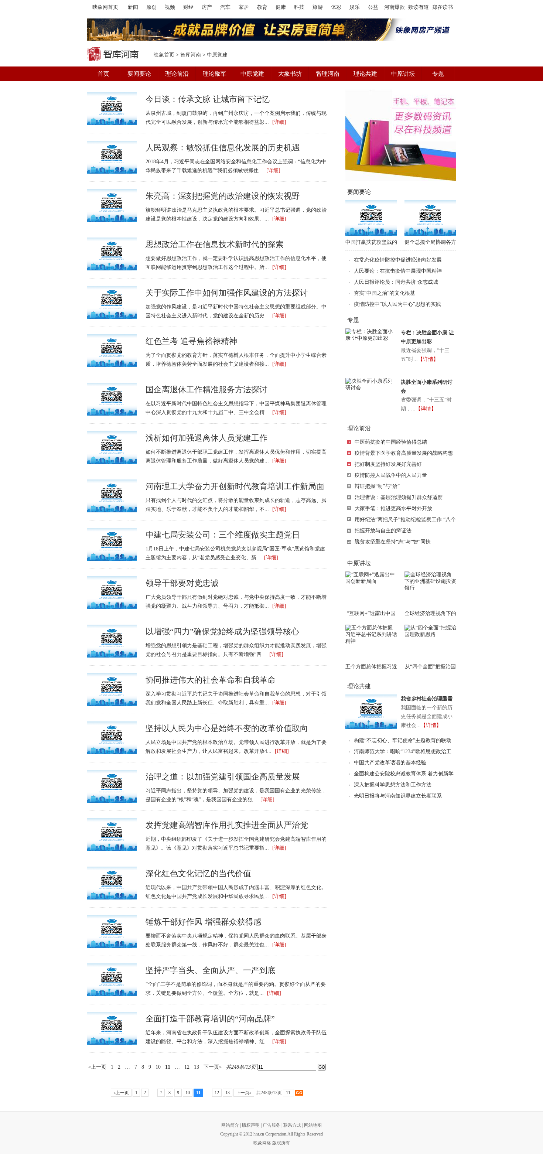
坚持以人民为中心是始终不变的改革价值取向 (227, 728)
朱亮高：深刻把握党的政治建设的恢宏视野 (223, 196)
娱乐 (354, 7)
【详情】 (428, 359)
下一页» (212, 1067)
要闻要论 (139, 74)
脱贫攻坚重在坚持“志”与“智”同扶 (393, 541)
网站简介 (230, 1125)
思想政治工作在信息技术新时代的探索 (215, 244)
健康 (281, 7)
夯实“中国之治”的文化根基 (384, 293)
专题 (438, 74)
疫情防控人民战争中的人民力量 (391, 475)
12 (187, 1067)
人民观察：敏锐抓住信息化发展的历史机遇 (223, 147)
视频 (170, 7)
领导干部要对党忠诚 (182, 583)
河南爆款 (394, 7)
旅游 (318, 7)
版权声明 (251, 1125)
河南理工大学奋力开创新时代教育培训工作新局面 (235, 486)
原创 (151, 7)
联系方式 (292, 1125)
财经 (188, 7)
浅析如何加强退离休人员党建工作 (206, 438)
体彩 (336, 7)
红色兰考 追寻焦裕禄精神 (191, 341)
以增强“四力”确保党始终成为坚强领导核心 (222, 631)
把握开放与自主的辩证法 (383, 530)
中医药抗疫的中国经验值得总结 (391, 442)
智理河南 (327, 74)
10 (158, 1067)
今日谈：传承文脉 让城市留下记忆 (208, 99)
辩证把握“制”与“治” (377, 486)
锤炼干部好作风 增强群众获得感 (204, 921)
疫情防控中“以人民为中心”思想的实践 (397, 304)
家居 (244, 7)
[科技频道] (400, 135)
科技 (299, 7)
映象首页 (164, 55)
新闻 (133, 7)
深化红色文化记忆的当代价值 (198, 873)
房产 (207, 7)
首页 (103, 74)
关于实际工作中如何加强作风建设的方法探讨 (227, 292)
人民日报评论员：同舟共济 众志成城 (396, 282)
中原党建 (252, 74)
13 (196, 1067)
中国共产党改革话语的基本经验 (390, 762)
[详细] (279, 122)
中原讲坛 (403, 74)
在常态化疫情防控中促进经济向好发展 (398, 260)
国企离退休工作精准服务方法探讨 (206, 389)
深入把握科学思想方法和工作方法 (392, 785)
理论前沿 (177, 74)
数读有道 (418, 7)
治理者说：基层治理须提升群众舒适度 (399, 497)
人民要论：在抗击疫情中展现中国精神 (398, 271)
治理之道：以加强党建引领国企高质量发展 (223, 776)
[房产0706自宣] (271, 29)
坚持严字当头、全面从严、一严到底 (211, 970)
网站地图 (313, 1125)
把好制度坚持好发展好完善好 (388, 464)
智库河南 (190, 55)
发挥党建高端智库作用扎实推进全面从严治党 (227, 825)
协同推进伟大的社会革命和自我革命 (211, 679)
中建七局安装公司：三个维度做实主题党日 (223, 534)
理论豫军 (214, 74)
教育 (262, 7)
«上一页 (97, 1067)
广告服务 (271, 1125)
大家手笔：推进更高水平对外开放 (393, 508)
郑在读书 (442, 7)
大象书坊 (290, 74)
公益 (373, 7)
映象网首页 (105, 7)
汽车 (225, 7)
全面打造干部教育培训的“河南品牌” (210, 1018)
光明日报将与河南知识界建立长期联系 (398, 796)
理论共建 (365, 74)
